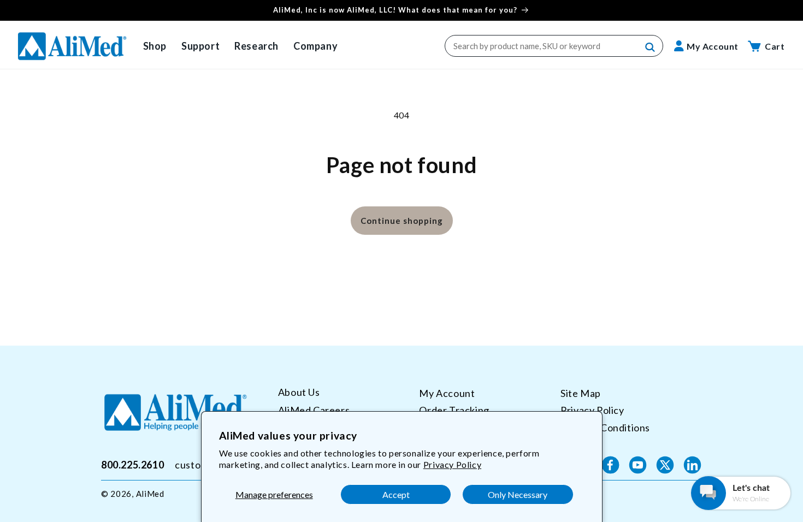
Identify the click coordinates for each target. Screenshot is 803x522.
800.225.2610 (132, 465)
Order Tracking (454, 410)
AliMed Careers (314, 410)
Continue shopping (402, 221)
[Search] (651, 47)
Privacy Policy (452, 464)
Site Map (580, 393)
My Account (447, 393)
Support (200, 46)
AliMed (150, 494)
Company (315, 46)
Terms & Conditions (605, 428)
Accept (396, 494)
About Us (299, 392)
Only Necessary (517, 494)
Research (256, 46)
